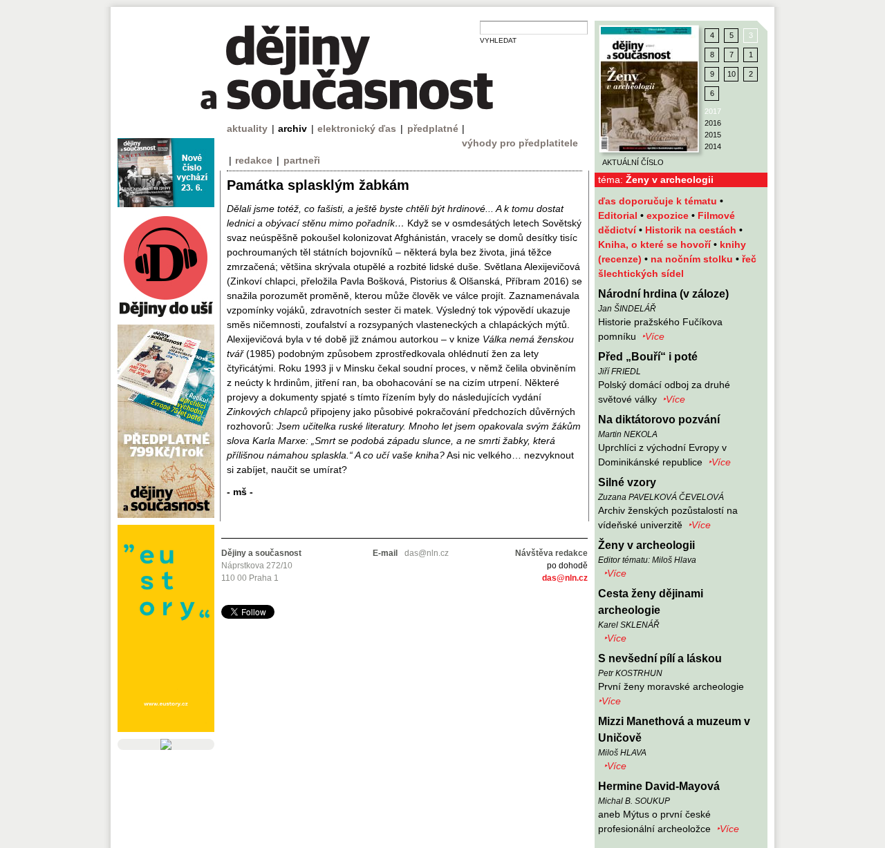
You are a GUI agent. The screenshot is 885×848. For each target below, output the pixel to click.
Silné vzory (627, 482)
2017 (713, 111)
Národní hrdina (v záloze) (663, 294)
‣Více (653, 336)
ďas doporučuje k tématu (659, 200)
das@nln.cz (565, 578)
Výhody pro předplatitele (520, 142)
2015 (713, 135)
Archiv (292, 128)
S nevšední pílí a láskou (660, 658)
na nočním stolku (693, 258)
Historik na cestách (692, 229)
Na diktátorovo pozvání (659, 419)
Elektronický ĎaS (356, 128)
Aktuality (247, 128)
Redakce (253, 160)
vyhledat (498, 40)
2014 (713, 146)
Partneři (301, 160)
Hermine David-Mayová (659, 786)
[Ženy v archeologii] (649, 89)
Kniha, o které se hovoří (656, 244)
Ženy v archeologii (646, 545)
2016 (713, 123)
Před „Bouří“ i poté (648, 357)
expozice (668, 215)
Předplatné (432, 128)
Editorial (619, 215)
